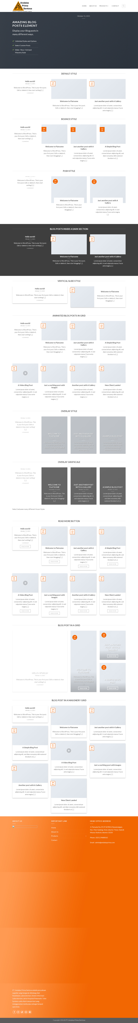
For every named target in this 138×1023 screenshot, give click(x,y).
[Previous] (46, 38)
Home (84, 6)
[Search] (123, 6)
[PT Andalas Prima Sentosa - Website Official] (31, 6)
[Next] (121, 38)
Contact (115, 6)
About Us (93, 6)
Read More (25, 546)
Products (103, 6)
